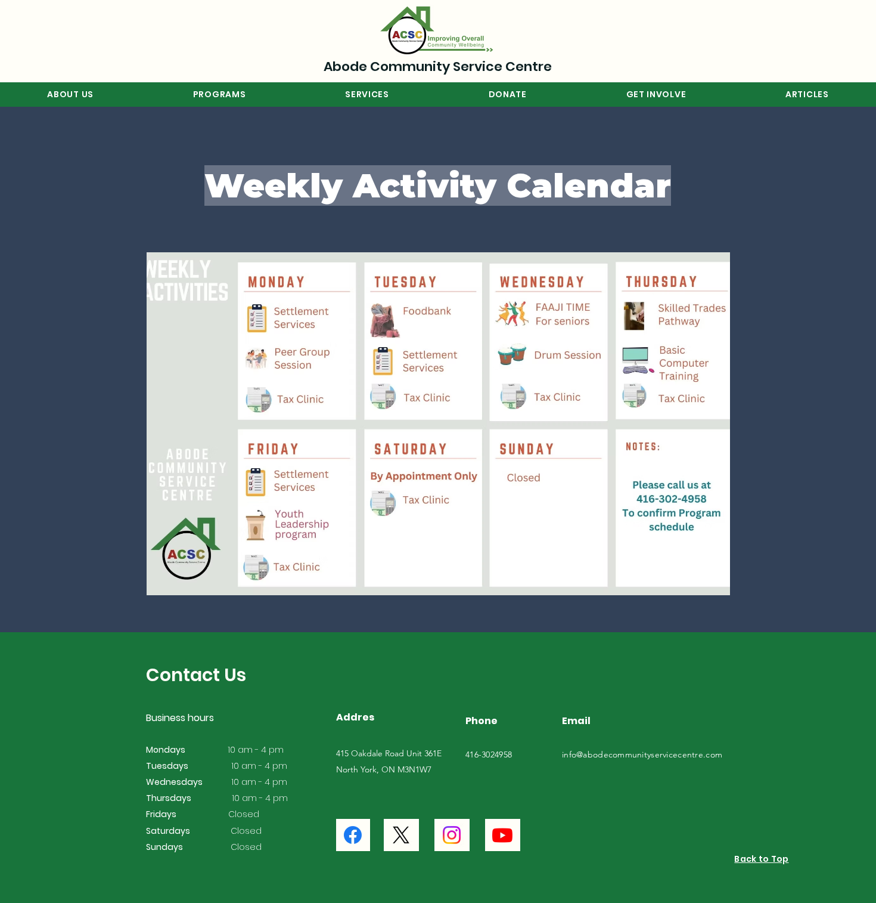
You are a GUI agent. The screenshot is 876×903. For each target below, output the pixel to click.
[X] (401, 835)
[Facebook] (353, 835)
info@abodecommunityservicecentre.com (642, 754)
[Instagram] (452, 835)
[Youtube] (502, 835)
